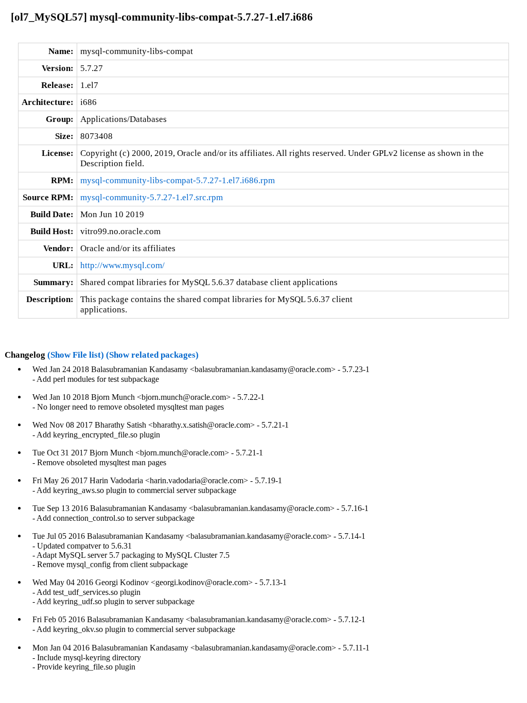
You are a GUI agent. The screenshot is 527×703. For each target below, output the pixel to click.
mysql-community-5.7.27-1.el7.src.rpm (151, 197)
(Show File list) (75, 355)
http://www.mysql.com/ (122, 265)
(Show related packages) (152, 355)
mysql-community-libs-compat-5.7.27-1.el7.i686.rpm (177, 180)
